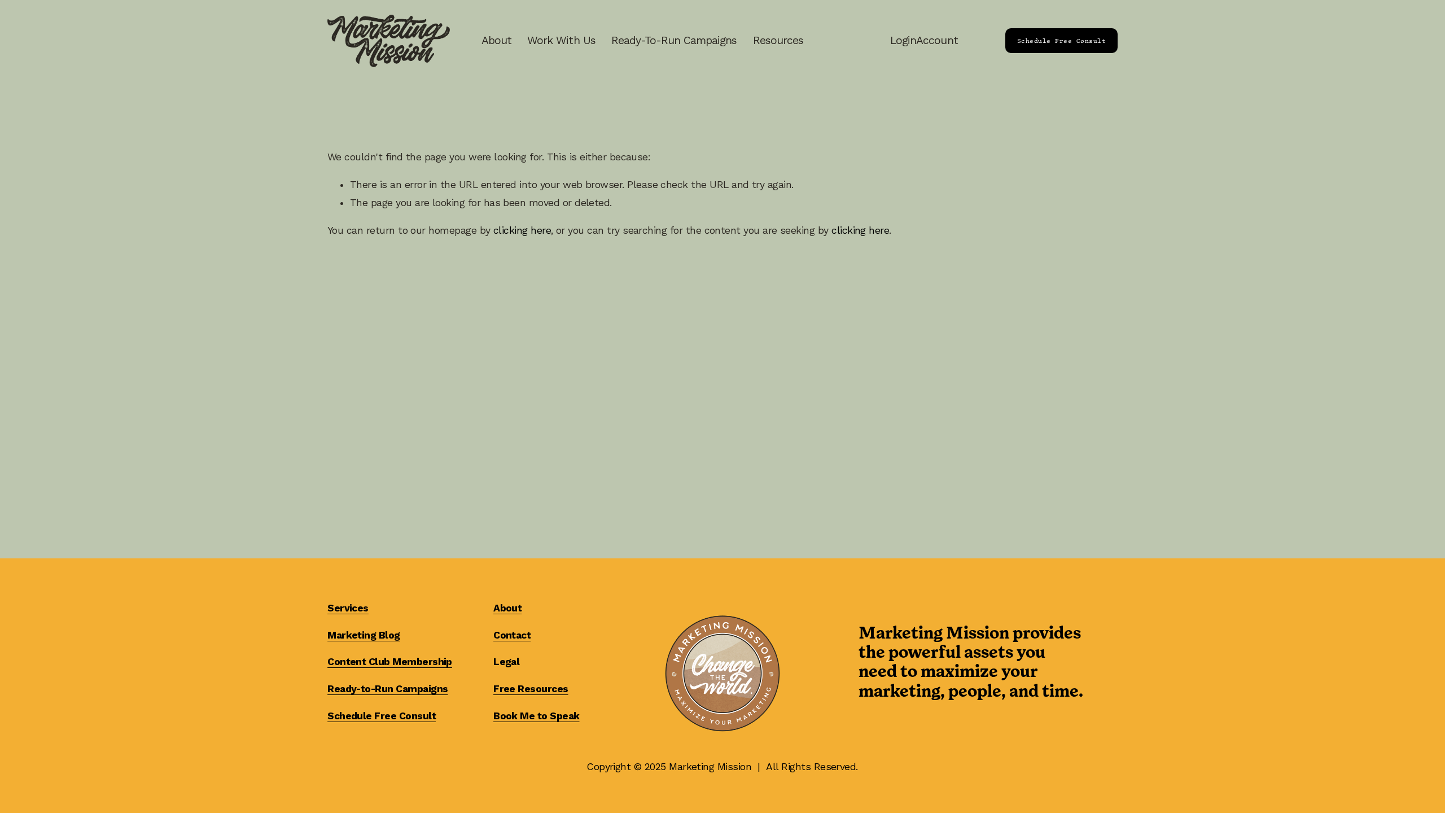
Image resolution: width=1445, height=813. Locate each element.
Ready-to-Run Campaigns (674, 40)
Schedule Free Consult (1061, 40)
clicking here (522, 230)
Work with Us (561, 40)
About (496, 40)
